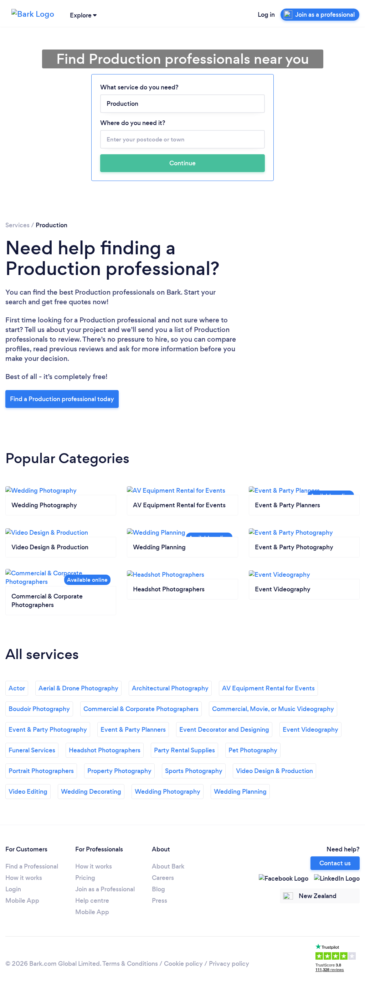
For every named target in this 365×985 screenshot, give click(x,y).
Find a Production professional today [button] (62, 399)
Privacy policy (229, 963)
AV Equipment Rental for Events (268, 688)
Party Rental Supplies (184, 750)
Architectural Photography (170, 688)
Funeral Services (32, 750)
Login (13, 889)
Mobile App (22, 900)
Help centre (92, 900)
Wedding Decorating (91, 791)
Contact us (335, 863)
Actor (17, 688)
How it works (23, 877)
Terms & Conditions (130, 963)
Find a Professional (31, 866)
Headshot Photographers (104, 750)
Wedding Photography (167, 791)
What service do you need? (139, 87)
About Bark (168, 866)
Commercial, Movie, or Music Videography (273, 709)
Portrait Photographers (41, 771)
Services (17, 225)
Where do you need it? (132, 123)
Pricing (85, 877)
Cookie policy (183, 963)
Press (159, 900)
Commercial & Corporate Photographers (141, 709)
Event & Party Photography (48, 729)
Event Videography (310, 729)
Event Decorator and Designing (224, 729)
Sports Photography (193, 771)
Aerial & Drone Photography (78, 688)
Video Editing (28, 791)
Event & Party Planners (133, 729)
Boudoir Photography (39, 709)
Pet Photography (252, 750)
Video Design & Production (274, 771)
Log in (266, 14)
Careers (163, 877)
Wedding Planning (240, 791)
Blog (158, 889)
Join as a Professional (105, 889)
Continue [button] (182, 163)
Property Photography (119, 771)
